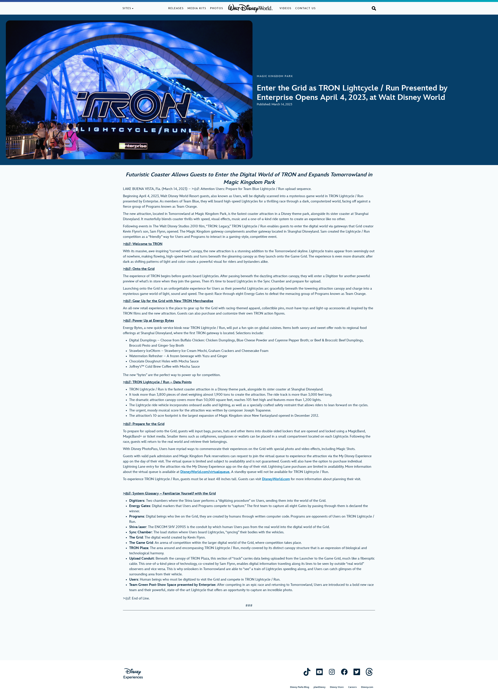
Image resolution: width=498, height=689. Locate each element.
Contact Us (305, 8)
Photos (216, 8)
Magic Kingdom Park (275, 76)
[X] (357, 672)
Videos (285, 8)
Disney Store (337, 687)
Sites (127, 8)
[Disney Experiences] (133, 674)
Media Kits (197, 8)
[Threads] (369, 672)
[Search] (373, 8)
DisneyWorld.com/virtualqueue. (205, 472)
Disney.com (367, 687)
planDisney (319, 687)
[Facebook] (344, 672)
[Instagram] (332, 672)
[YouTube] (319, 672)
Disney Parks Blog (299, 687)
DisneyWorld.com (276, 479)
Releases (176, 8)
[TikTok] (307, 672)
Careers (352, 687)
